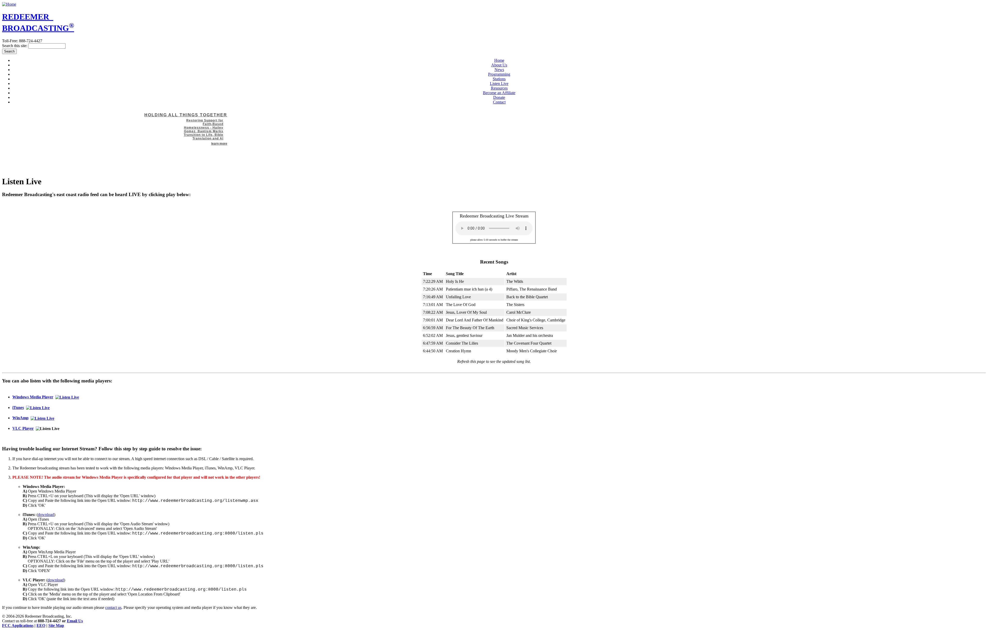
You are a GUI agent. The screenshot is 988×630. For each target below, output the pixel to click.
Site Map (56, 625)
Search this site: (15, 45)
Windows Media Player (32, 397)
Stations (499, 79)
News (499, 69)
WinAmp (20, 418)
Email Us (75, 621)
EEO (41, 625)
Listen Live (499, 83)
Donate (499, 97)
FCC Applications (17, 625)
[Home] (9, 4)
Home (499, 60)
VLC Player (23, 428)
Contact (499, 102)
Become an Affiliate (499, 93)
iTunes (18, 407)
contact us (113, 607)
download (46, 514)
